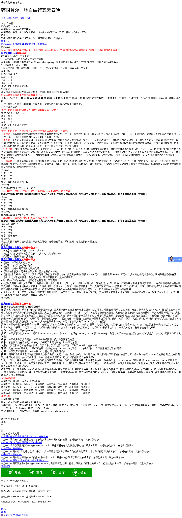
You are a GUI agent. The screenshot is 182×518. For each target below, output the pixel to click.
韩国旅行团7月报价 (12, 448)
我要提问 (5, 466)
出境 (9, 18)
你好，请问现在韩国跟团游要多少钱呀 (21, 442)
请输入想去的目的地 (11, 2)
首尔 (29, 18)
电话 (3, 515)
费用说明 (23, 44)
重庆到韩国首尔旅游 (11, 247)
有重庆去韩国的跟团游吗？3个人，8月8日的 (24, 436)
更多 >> (5, 41)
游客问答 (42, 44)
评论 (3, 422)
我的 (3, 509)
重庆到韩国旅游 (9, 53)
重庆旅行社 (7, 303)
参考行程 (14, 44)
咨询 (3, 512)
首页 (3, 18)
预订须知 (33, 44)
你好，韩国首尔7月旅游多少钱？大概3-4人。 (24, 460)
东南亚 (16, 18)
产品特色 (5, 44)
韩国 (23, 18)
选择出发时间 (17, 515)
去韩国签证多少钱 (11, 454)
